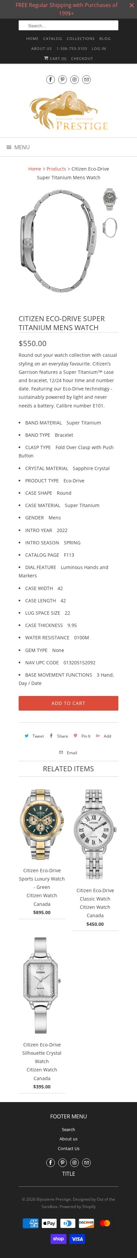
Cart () (58, 58)
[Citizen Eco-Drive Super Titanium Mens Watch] (58, 241)
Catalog (52, 38)
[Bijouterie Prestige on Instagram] (74, 79)
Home (32, 38)
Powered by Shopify (78, 1206)
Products (56, 169)
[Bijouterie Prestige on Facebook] (50, 79)
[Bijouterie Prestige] (68, 111)
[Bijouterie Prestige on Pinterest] (62, 79)
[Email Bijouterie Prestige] (86, 79)
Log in (99, 48)
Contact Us (68, 1148)
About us (41, 48)
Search (68, 1129)
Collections (81, 38)
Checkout (82, 58)
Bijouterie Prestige (54, 1199)
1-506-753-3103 (72, 48)
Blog (105, 38)
